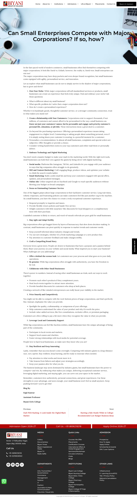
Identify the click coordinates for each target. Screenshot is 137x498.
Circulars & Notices (75, 454)
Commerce (41, 475)
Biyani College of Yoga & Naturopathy (77, 490)
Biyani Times (42, 444)
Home (38, 4)
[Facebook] (8, 465)
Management (42, 478)
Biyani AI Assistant (126, 4)
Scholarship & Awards (108, 447)
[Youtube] (17, 465)
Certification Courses (76, 444)
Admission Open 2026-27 (22, 426)
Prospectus (104, 439)
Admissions (71, 4)
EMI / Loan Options (107, 449)
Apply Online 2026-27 (114, 426)
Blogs (70, 459)
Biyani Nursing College (77, 473)
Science (40, 480)
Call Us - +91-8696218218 (68, 426)
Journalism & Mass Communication (44, 489)
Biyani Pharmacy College (74, 481)
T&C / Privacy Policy (107, 476)
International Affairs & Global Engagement (76, 448)
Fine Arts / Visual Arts (45, 492)
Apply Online (104, 444)
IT (38, 483)
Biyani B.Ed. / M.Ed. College (75, 477)
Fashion (40, 485)
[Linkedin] (13, 465)
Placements (99, 4)
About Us (46, 4)
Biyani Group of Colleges (77, 496)
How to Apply (105, 442)
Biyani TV (40, 451)
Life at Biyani (86, 4)
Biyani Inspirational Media (44, 448)
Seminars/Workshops (76, 451)
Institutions (58, 4)
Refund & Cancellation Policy (108, 479)
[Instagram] (22, 465)
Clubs (70, 456)
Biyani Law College (75, 471)
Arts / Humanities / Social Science (44, 472)
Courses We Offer (75, 439)
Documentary (42, 442)
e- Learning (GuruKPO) (108, 473)
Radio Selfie (41, 454)
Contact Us (111, 4)
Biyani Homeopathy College (76, 486)
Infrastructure (105, 471)
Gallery (40, 439)
